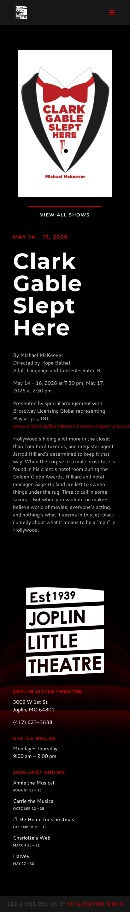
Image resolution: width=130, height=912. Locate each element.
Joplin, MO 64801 (34, 709)
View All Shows (65, 215)
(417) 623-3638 (32, 722)
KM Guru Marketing (95, 903)
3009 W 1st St (30, 701)
